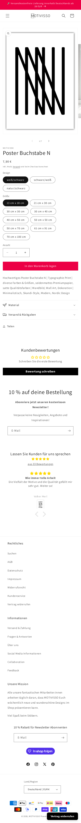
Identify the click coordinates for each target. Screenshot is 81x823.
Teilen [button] (11, 326)
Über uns (13, 645)
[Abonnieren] (69, 430)
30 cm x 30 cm (16, 211)
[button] (7, 16)
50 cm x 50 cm (43, 220)
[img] (40, 458)
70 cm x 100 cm (16, 236)
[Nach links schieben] (32, 141)
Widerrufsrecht (17, 587)
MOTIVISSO (34, 816)
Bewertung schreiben (40, 371)
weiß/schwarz (15, 180)
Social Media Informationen (24, 653)
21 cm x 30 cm (43, 203)
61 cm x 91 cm (43, 228)
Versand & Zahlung (19, 628)
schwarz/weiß (42, 180)
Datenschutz (15, 570)
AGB (10, 562)
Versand (16, 166)
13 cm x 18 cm (15, 203)
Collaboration (16, 662)
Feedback (13, 670)
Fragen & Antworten (20, 636)
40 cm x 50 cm (16, 220)
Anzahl (6, 245)
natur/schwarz (16, 188)
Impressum (14, 579)
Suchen (12, 553)
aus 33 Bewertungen (40, 464)
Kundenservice (16, 596)
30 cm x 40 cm (43, 211)
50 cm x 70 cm (16, 228)
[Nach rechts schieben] (49, 141)
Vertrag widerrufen (19, 604)
